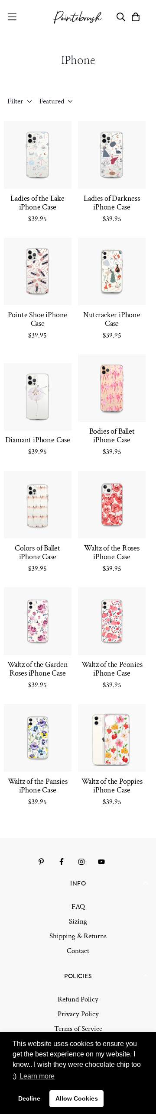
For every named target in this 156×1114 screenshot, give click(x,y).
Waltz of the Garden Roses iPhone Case (37, 669)
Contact (78, 951)
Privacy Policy (78, 1014)
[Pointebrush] (78, 17)
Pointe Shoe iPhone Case (37, 319)
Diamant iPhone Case (37, 440)
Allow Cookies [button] (76, 1098)
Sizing (78, 921)
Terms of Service (78, 1029)
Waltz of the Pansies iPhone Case (38, 786)
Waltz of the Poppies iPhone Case (112, 786)
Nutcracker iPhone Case (111, 319)
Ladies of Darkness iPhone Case (112, 203)
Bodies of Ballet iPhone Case (112, 435)
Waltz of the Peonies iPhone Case (112, 669)
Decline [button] (29, 1098)
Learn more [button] (37, 1076)
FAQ (78, 906)
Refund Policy (78, 999)
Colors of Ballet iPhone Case (37, 552)
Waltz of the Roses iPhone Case (111, 552)
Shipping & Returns (78, 936)
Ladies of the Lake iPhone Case (37, 203)
